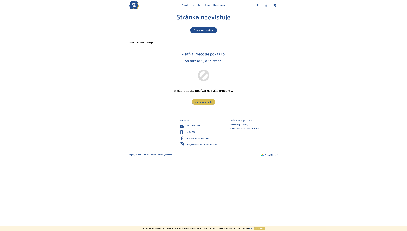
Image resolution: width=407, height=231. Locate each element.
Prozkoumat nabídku (203, 30)
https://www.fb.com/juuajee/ (198, 138)
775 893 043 (190, 132)
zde (250, 228)
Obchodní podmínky (239, 125)
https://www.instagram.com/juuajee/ (201, 144)
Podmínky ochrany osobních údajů (245, 128)
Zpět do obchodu (203, 101)
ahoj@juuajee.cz (193, 125)
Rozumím (260, 228)
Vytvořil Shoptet (271, 155)
